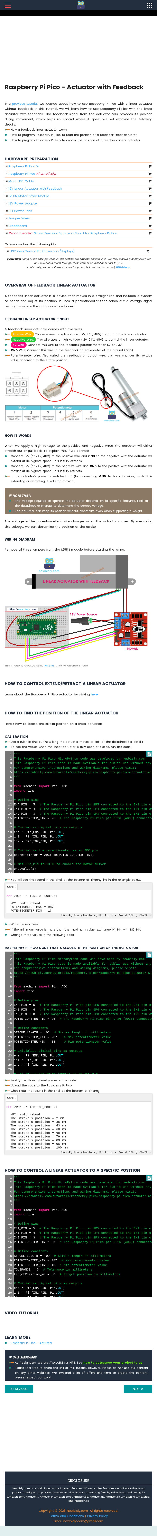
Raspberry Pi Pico (32, 173)
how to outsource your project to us (112, 1363)
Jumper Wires (19, 218)
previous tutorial (24, 103)
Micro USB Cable (21, 181)
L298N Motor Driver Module (29, 196)
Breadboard (18, 226)
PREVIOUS (20, 1389)
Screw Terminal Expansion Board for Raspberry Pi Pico (63, 233)
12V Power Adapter (23, 203)
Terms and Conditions (66, 1516)
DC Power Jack (20, 211)
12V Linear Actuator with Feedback (35, 188)
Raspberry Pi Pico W (24, 166)
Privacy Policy (97, 1516)
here (94, 694)
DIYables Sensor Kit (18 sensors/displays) (43, 251)
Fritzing (49, 665)
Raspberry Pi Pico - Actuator (31, 1343)
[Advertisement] (78, 49)
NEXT (137, 1389)
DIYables (122, 267)
